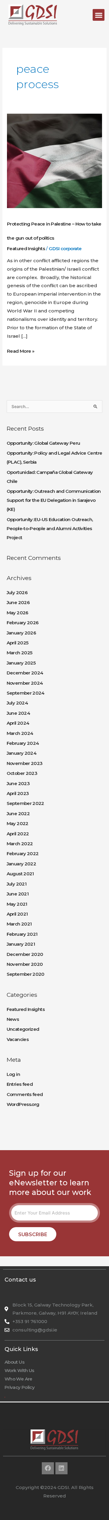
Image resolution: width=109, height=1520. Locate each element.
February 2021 (22, 934)
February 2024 (23, 743)
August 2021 (20, 874)
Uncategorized (23, 1029)
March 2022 (20, 843)
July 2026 (17, 592)
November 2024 (25, 683)
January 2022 (21, 864)
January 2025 (21, 663)
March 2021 (19, 924)
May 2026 (17, 613)
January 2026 (21, 633)
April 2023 (18, 793)
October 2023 (22, 773)
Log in (13, 1074)
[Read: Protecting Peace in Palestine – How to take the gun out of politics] (54, 160)
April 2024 (18, 723)
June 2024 (18, 713)
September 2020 (26, 974)
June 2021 (17, 894)
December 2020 (25, 954)
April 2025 (17, 643)
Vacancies (17, 1039)
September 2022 (25, 803)
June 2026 (18, 602)
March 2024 (20, 733)
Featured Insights (26, 248)
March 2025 (19, 653)
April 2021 (17, 914)
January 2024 (21, 753)
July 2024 (17, 703)
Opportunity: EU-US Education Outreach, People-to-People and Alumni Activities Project (50, 528)
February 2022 (23, 853)
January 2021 (21, 944)
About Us (14, 1362)
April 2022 (18, 834)
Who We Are (18, 1379)
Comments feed (25, 1094)
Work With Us (19, 1370)
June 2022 (18, 813)
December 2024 (25, 673)
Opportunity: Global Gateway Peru (43, 443)
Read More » (20, 350)
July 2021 (16, 884)
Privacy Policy (20, 1387)
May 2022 (17, 823)
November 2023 (25, 763)
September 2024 (26, 693)
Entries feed (20, 1084)
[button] (98, 15)
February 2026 (23, 622)
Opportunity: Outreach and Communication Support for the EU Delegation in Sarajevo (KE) (54, 500)
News (13, 1019)
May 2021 (17, 904)
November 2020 (25, 964)
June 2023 (18, 783)
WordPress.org (23, 1104)
